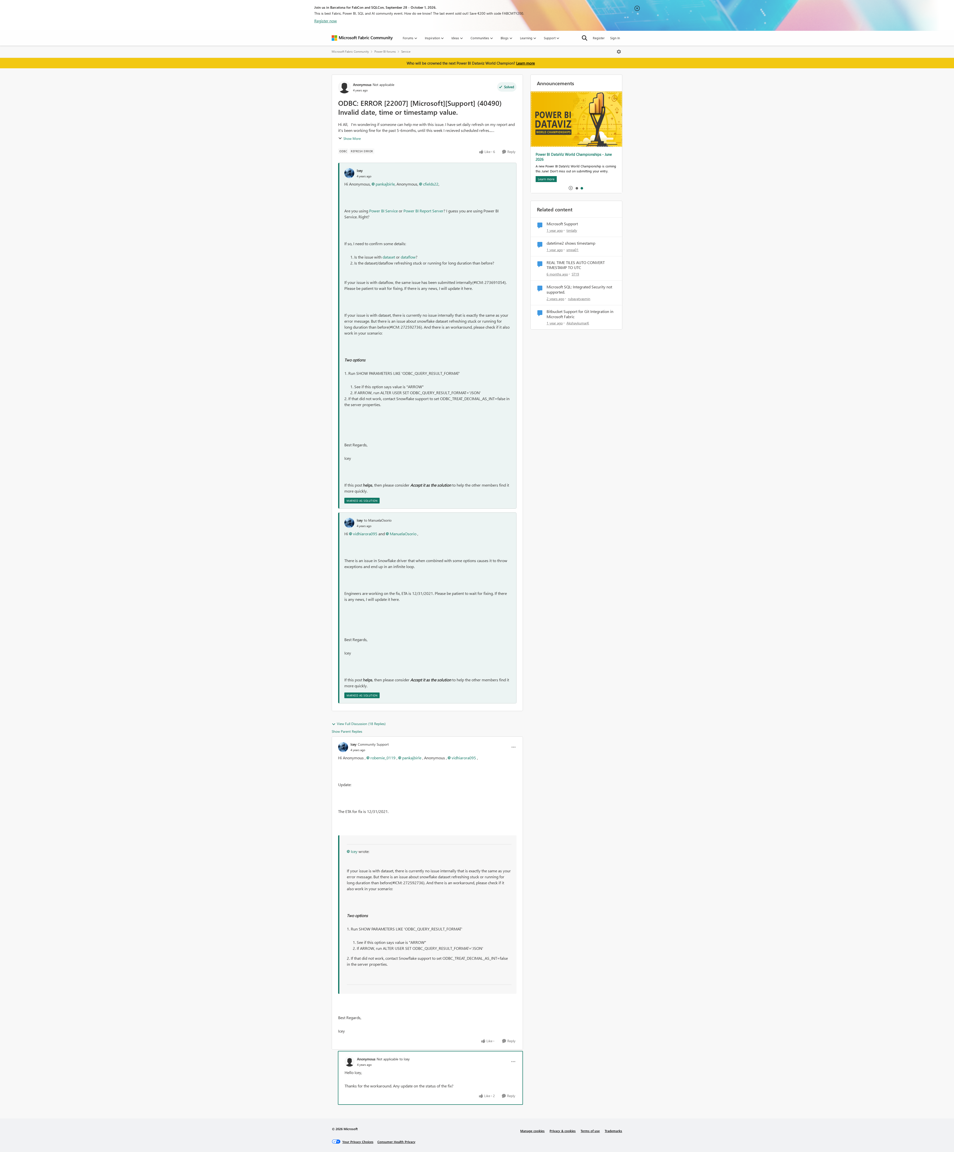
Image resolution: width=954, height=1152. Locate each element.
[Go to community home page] (362, 38)
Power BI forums (385, 51)
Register (599, 38)
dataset (389, 257)
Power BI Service (383, 210)
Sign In (615, 38)
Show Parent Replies (347, 731)
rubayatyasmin (579, 298)
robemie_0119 (383, 757)
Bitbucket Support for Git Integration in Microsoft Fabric (580, 314)
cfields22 (430, 184)
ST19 (575, 274)
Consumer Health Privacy (396, 1142)
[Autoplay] (571, 188)
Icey (360, 170)
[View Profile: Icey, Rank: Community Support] (343, 747)
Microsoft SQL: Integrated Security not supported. (579, 289)
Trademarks (613, 1131)
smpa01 (572, 249)
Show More (352, 138)
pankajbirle (385, 184)
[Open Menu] (618, 51)
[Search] (585, 38)
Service (405, 51)
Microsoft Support (562, 223)
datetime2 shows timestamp (571, 243)
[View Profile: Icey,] (349, 173)
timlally (571, 230)
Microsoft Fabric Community (350, 51)
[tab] (576, 188)
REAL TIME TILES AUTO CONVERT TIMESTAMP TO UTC (576, 265)
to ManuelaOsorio (378, 520)
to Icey (404, 1059)
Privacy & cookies (563, 1131)
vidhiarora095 (365, 533)
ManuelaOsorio (403, 533)
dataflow (408, 257)
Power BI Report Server (423, 210)
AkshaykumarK (577, 323)
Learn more (525, 63)
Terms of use (590, 1131)
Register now (325, 20)
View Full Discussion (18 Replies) (361, 723)
